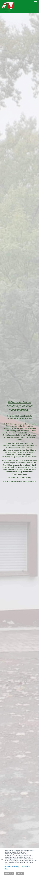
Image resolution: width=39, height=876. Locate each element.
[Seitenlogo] (8, 7)
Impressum (26, 866)
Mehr (6, 869)
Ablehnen (19, 873)
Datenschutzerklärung (12, 866)
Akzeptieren (9, 873)
